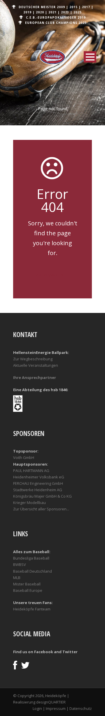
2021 (52, 12)
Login (37, 708)
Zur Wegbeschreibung (32, 358)
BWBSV (19, 564)
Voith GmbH (23, 457)
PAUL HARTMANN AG (31, 470)
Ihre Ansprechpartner (34, 377)
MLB (16, 577)
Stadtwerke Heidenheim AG (37, 489)
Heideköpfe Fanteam (31, 609)
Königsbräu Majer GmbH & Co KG (42, 496)
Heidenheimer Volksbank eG (38, 477)
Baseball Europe (27, 590)
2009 (61, 7)
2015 (73, 7)
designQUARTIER (51, 702)
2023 (65, 12)
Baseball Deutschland (32, 571)
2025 (78, 12)
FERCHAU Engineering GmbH (38, 483)
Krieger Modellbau (29, 502)
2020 (40, 12)
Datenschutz (80, 708)
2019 (27, 12)
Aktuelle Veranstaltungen (35, 365)
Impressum (56, 708)
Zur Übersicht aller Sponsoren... (41, 509)
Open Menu (90, 57)
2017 (86, 7)
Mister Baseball (27, 584)
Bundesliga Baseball (31, 558)
